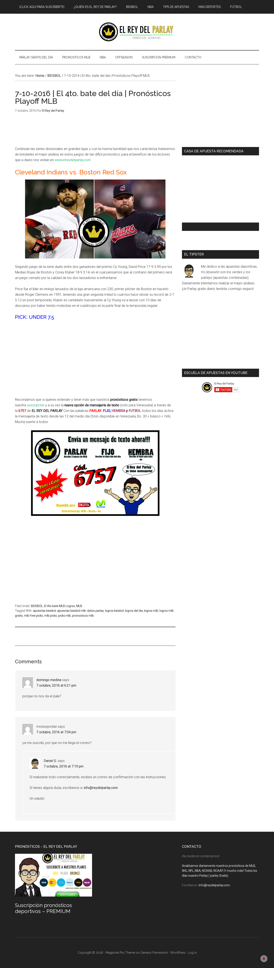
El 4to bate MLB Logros (59, 606)
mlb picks (50, 615)
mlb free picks (33, 615)
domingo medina (48, 680)
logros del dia (134, 610)
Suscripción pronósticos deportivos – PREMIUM (43, 908)
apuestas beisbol (44, 610)
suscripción (35, 405)
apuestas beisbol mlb (71, 610)
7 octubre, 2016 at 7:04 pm (56, 732)
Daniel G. (50, 761)
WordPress (178, 952)
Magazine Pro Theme (120, 952)
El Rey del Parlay (137, 32)
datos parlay (95, 610)
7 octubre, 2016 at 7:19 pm (63, 766)
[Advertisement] (95, 356)
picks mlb (64, 615)
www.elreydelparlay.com (73, 160)
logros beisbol (114, 610)
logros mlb (151, 610)
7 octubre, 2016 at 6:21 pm (56, 685)
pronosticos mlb (83, 615)
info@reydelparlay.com (101, 788)
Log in (192, 952)
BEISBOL (37, 606)
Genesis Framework (154, 952)
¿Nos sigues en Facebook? (208, 227)
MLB (79, 606)
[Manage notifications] (264, 958)
